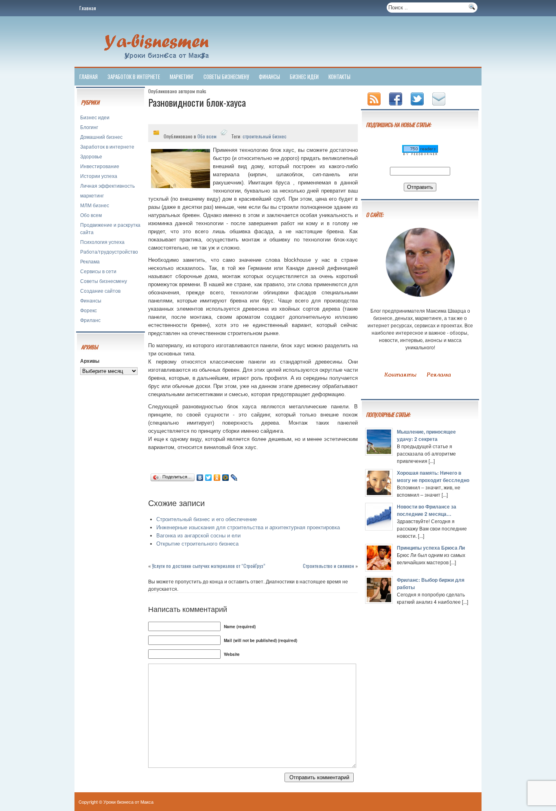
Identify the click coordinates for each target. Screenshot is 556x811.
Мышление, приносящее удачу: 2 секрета (426, 435)
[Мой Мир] (225, 477)
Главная (87, 7)
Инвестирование (99, 165)
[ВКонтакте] (200, 477)
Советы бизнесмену (226, 76)
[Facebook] (396, 106)
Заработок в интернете (133, 76)
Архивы (89, 360)
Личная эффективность (107, 185)
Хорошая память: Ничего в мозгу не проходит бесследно (433, 476)
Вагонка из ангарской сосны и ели (198, 536)
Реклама (90, 261)
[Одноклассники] (217, 477)
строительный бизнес (265, 136)
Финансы (269, 76)
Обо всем (91, 214)
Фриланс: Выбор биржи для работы (430, 583)
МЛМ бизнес (94, 205)
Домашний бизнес (101, 136)
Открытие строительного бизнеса (197, 544)
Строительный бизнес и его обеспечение (206, 519)
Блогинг (89, 126)
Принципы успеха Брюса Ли (431, 547)
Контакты (339, 76)
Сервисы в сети (98, 270)
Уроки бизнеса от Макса (128, 801)
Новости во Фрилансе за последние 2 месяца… (426, 510)
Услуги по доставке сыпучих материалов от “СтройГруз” (208, 565)
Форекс (88, 310)
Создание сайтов (100, 290)
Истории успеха (98, 175)
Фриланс (90, 319)
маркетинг (182, 76)
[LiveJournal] (234, 477)
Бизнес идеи (304, 76)
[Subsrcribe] (375, 106)
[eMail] (439, 106)
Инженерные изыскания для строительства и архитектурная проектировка (248, 527)
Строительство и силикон (328, 565)
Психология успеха (102, 241)
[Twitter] (208, 477)
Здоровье (91, 156)
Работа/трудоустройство (109, 251)
